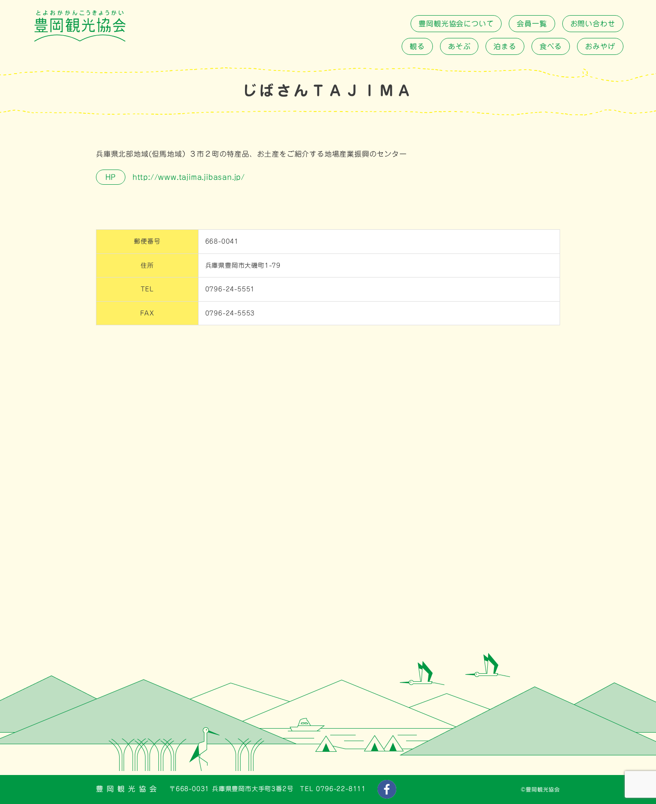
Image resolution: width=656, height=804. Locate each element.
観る (417, 46)
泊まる (505, 46)
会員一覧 (532, 23)
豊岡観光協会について (456, 23)
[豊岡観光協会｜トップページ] (80, 39)
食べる (551, 46)
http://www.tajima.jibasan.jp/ (187, 177)
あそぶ (459, 46)
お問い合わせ (592, 23)
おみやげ (600, 46)
